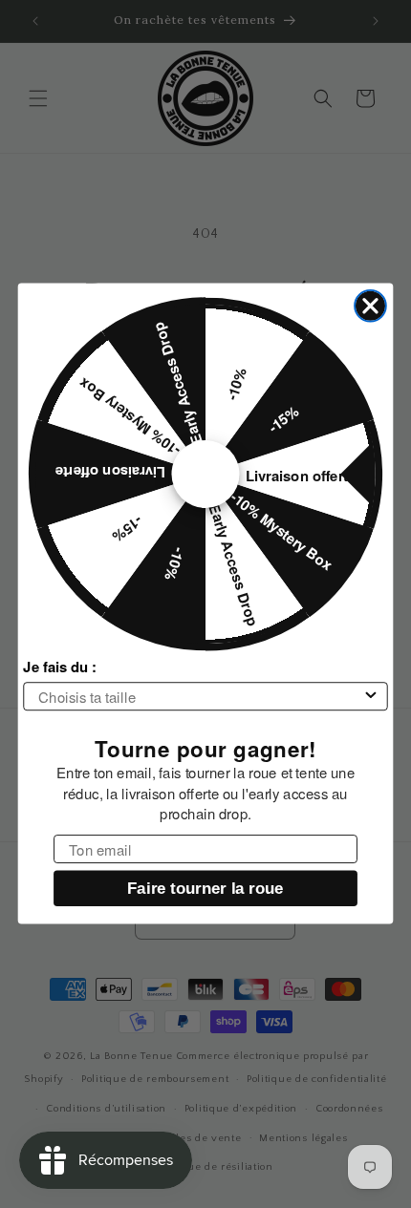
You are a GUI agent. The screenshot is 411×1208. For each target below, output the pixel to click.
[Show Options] (371, 697)
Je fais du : (60, 667)
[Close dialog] (370, 306)
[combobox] (199, 697)
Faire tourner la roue (205, 889)
